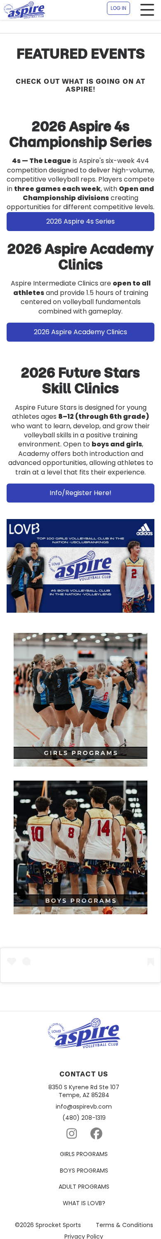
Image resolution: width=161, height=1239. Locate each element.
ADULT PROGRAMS (84, 1187)
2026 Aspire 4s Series (80, 221)
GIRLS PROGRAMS (84, 1154)
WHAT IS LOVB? (84, 1203)
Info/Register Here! (80, 493)
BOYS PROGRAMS (84, 1171)
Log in (118, 8)
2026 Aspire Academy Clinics (80, 332)
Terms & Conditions (124, 1225)
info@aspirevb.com (84, 1107)
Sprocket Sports (58, 1225)
